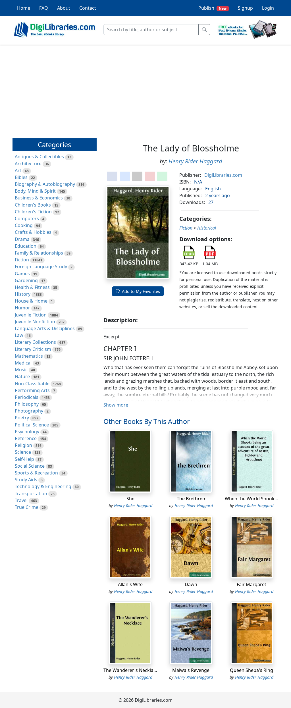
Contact (87, 8)
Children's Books (33, 205)
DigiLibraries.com (223, 175)
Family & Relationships (39, 253)
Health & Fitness (32, 287)
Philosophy (27, 404)
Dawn (191, 584)
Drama (22, 239)
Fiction (22, 260)
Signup (245, 8)
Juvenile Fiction (31, 315)
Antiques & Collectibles (39, 156)
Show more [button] (115, 405)
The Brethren (191, 498)
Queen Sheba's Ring (251, 670)
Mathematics (29, 356)
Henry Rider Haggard (195, 161)
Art (18, 170)
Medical (23, 363)
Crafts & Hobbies (33, 232)
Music (21, 370)
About (63, 8)
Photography (29, 411)
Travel (21, 500)
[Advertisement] (145, 89)
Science (23, 452)
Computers (27, 218)
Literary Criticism (33, 349)
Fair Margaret (251, 584)
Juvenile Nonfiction (35, 321)
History (22, 294)
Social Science (30, 466)
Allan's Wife (130, 584)
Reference (26, 438)
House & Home (31, 301)
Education (25, 246)
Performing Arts (32, 390)
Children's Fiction (33, 212)
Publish (212, 8)
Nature (22, 376)
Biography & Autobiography (45, 184)
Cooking (24, 225)
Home (23, 8)
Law (19, 335)
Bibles (21, 177)
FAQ (43, 8)
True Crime (26, 507)
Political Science (32, 425)
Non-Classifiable (32, 383)
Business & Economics (39, 198)
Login (268, 8)
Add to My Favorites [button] (141, 291)
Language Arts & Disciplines (45, 328)
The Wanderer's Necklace (130, 670)
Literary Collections (35, 342)
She (130, 498)
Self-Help (24, 459)
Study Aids (26, 479)
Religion (23, 445)
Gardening (26, 280)
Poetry (22, 418)
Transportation (31, 493)
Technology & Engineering (43, 486)
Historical (206, 228)
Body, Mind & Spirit (35, 191)
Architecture (28, 164)
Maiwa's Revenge (190, 670)
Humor (22, 308)
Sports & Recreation (36, 473)
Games (22, 273)
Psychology (27, 431)
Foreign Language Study (41, 266)
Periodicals (26, 397)
